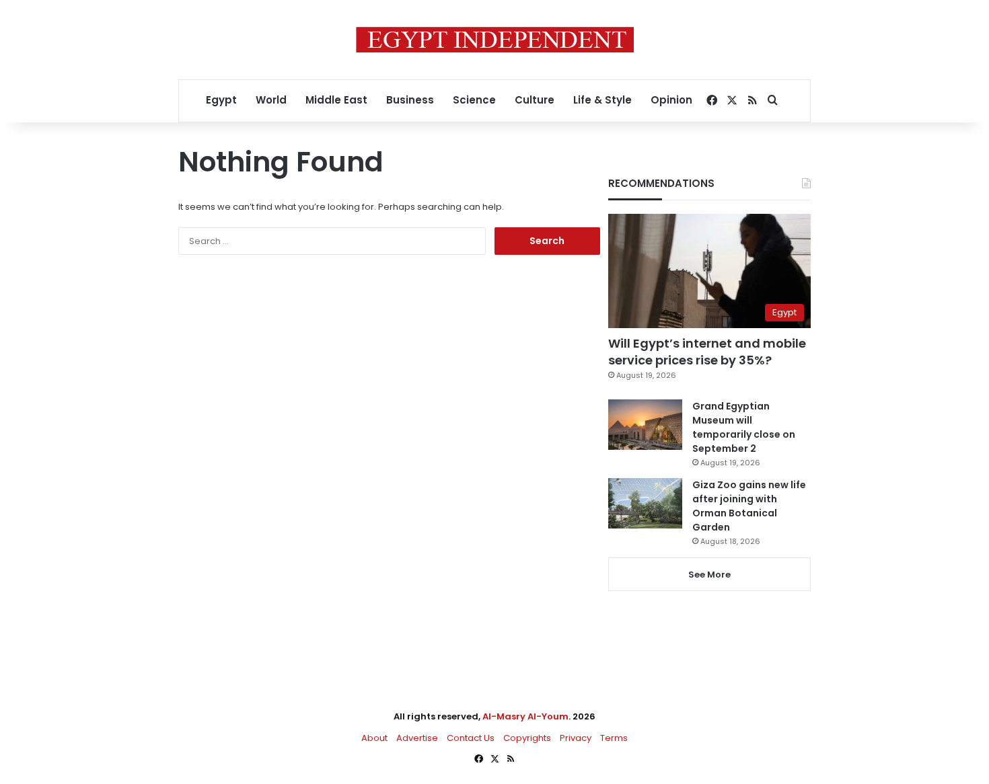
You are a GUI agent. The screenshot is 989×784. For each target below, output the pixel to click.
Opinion (671, 100)
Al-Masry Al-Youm (525, 716)
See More (709, 574)
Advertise (417, 738)
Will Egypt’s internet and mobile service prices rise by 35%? (707, 351)
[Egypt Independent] (495, 39)
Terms (614, 738)
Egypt (221, 100)
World (271, 100)
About (374, 738)
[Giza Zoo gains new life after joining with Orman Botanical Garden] (645, 503)
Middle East (336, 100)
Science (474, 100)
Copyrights (527, 738)
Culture (534, 100)
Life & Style (602, 100)
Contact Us (470, 738)
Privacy (575, 738)
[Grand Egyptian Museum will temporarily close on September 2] (645, 424)
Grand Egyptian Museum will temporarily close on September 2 (743, 427)
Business (410, 100)
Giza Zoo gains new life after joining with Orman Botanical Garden (749, 506)
